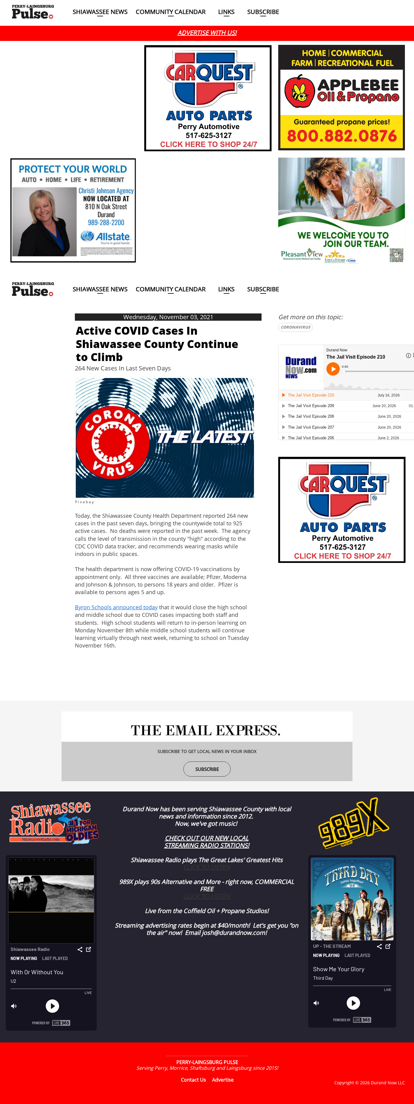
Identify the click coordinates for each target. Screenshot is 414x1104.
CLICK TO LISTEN (206, 867)
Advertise (223, 1079)
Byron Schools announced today (116, 607)
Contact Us (193, 1079)
